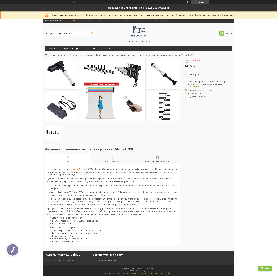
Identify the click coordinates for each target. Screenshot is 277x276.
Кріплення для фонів (126, 55)
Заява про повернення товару (59, 260)
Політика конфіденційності (162, 273)
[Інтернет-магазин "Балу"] (138, 31)
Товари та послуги (69, 48)
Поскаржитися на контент (138, 273)
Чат (267, 268)
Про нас (91, 48)
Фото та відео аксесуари (81, 55)
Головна (51, 48)
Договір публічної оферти (104, 260)
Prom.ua (152, 268)
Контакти (105, 48)
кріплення (74, 169)
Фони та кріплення (105, 55)
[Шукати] (92, 33)
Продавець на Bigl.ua (138, 270)
